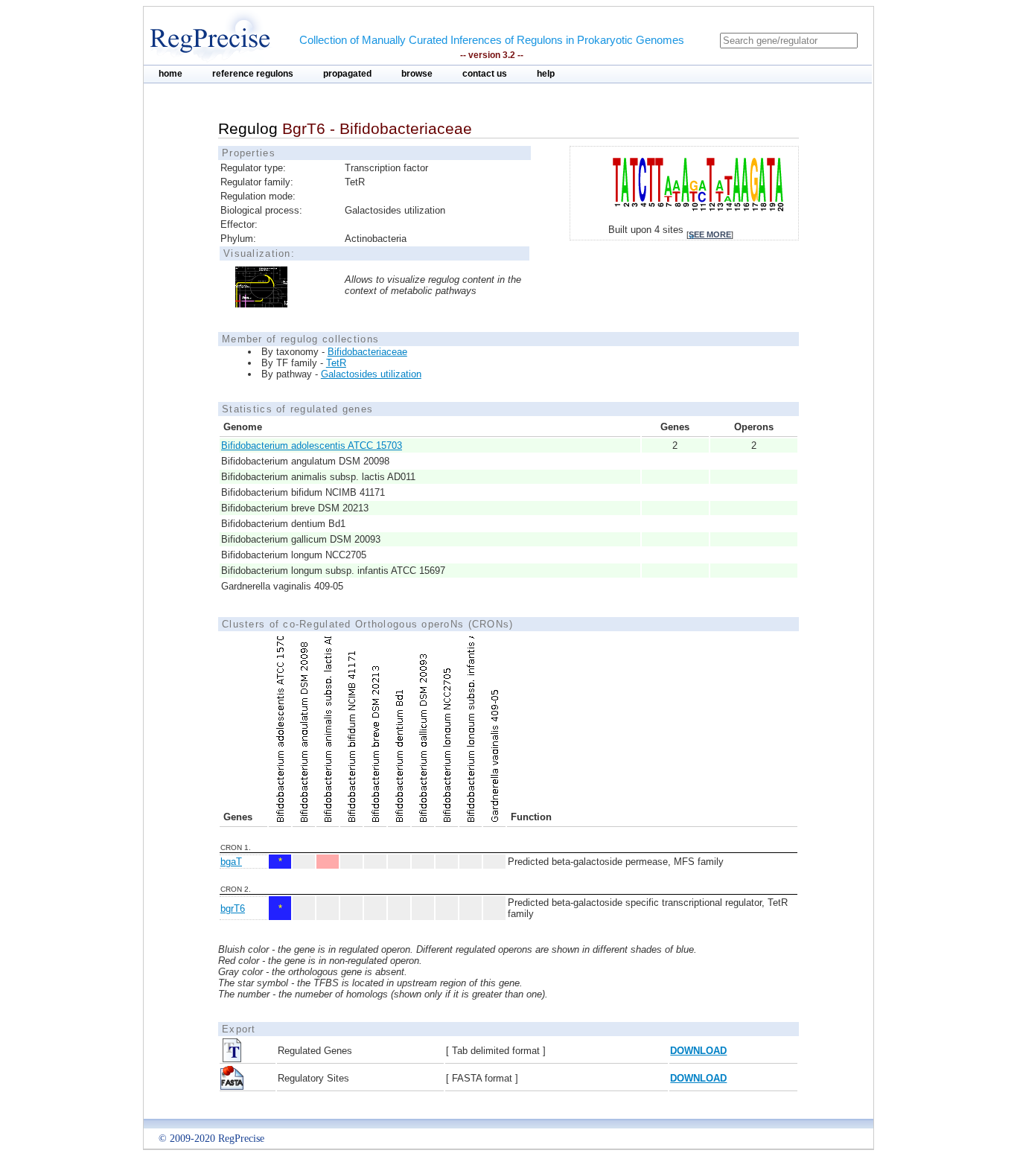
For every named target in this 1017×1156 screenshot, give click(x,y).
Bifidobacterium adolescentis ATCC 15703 (311, 445)
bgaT (231, 861)
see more (710, 234)
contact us (484, 73)
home (170, 73)
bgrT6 (232, 908)
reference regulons (252, 73)
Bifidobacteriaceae (367, 351)
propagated (347, 73)
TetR (336, 362)
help (546, 73)
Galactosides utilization (371, 374)
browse (417, 73)
